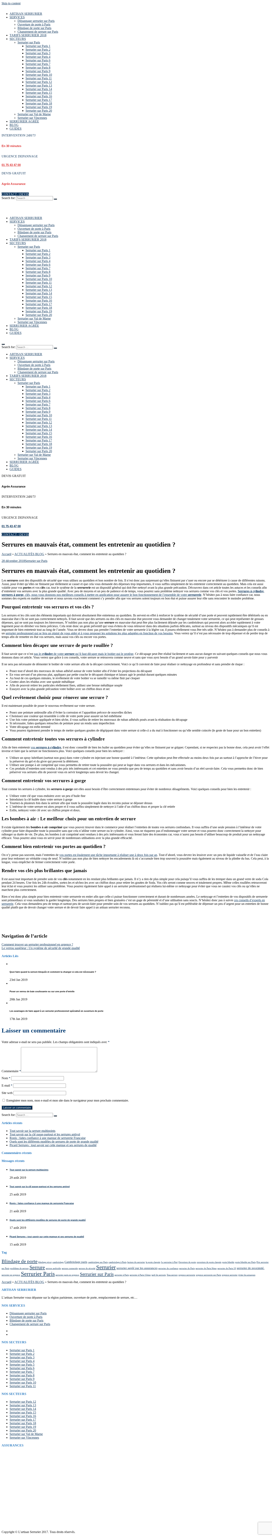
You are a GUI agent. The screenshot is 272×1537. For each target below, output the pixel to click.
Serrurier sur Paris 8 (37, 67)
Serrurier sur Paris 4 (37, 56)
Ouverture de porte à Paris (34, 24)
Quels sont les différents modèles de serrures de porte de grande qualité (54, 1141)
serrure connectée (70, 1268)
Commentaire (11, 1071)
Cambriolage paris (76, 1262)
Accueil (6, 554)
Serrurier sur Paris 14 (38, 89)
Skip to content (11, 3)
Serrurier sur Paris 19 (38, 107)
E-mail (7, 1085)
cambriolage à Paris (117, 1262)
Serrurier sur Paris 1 (37, 46)
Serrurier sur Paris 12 (38, 82)
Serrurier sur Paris (29, 42)
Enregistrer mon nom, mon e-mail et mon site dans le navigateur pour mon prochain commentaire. (67, 1100)
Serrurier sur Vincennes (32, 117)
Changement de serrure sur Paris (38, 31)
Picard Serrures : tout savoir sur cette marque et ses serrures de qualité (53, 1145)
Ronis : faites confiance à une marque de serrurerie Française (48, 1138)
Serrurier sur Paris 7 (37, 64)
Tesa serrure (172, 1275)
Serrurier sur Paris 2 (37, 49)
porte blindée (228, 1262)
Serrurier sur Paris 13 (38, 85)
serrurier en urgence (11, 1275)
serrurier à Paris (121, 1275)
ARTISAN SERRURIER (26, 13)
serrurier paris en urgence (67, 1275)
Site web (7, 1093)
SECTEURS (18, 38)
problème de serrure (19, 1268)
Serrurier (106, 1267)
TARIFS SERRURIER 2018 (28, 35)
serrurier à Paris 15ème (140, 1275)
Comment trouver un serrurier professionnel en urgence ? (37, 944)
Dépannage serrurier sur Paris (36, 21)
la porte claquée (153, 1262)
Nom (6, 1078)
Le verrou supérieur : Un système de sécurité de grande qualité (41, 948)
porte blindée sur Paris (245, 1262)
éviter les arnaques (246, 1275)
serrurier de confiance (168, 1268)
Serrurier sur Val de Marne (34, 114)
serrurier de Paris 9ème (206, 1268)
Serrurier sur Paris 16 (38, 96)
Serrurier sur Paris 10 (38, 74)
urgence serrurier (230, 1275)
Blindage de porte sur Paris (34, 28)
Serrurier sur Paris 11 (38, 78)
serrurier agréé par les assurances (137, 1268)
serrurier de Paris (187, 1268)
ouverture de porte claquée (209, 1262)
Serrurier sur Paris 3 (37, 53)
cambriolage (58, 1262)
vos (46, 747)
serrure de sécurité (87, 1268)
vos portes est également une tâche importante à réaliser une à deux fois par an (108, 855)
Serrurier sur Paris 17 (38, 100)
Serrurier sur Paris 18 (38, 103)
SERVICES (17, 17)
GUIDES (16, 128)
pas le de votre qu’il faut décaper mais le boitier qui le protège (83, 653)
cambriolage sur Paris (98, 1262)
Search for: (8, 198)
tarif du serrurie (159, 1275)
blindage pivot (45, 1262)
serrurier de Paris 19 (226, 1268)
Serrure (37, 1267)
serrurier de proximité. (250, 1268)
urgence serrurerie (186, 1275)
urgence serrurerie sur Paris (208, 1275)
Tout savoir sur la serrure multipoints (32, 1130)
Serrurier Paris (38, 1273)
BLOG (14, 125)
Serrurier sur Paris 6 (37, 60)
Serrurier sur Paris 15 (38, 92)
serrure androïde (53, 1268)
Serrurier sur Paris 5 (22, 1364)
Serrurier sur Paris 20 (38, 110)
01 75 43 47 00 (11, 165)
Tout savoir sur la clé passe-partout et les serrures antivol (45, 1134)
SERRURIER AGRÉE (24, 121)
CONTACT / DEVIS (15, 194)
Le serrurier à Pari (169, 1262)
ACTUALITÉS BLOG (29, 554)
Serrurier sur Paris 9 (37, 71)
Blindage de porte (19, 1261)
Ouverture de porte (187, 1262)
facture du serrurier (136, 1262)
